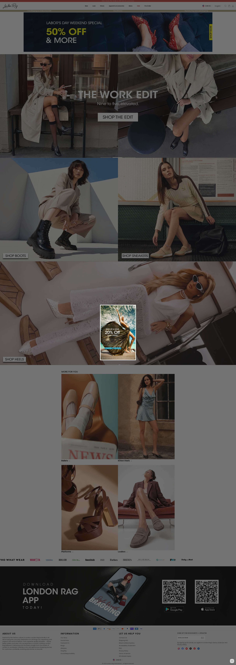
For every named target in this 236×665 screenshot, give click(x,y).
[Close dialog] (134, 307)
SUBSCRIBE (108, 348)
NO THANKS (117, 348)
